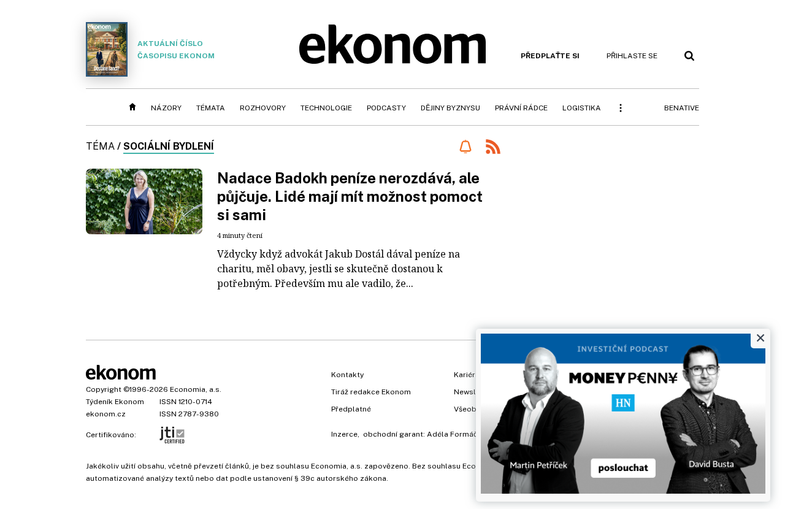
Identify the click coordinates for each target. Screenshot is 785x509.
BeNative (681, 108)
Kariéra (467, 374)
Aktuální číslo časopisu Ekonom (176, 49)
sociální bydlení (168, 146)
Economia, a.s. (195, 389)
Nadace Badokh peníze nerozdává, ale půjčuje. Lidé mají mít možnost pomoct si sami (350, 196)
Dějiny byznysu (450, 108)
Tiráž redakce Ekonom (371, 392)
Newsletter (473, 392)
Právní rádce (521, 108)
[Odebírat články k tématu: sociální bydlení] (465, 146)
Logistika (581, 108)
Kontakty (347, 374)
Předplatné (351, 409)
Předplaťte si (550, 56)
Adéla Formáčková (461, 434)
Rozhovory (263, 108)
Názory (166, 108)
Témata (210, 108)
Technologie (326, 108)
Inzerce (344, 434)
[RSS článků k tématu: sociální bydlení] (493, 148)
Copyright (103, 389)
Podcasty (386, 108)
